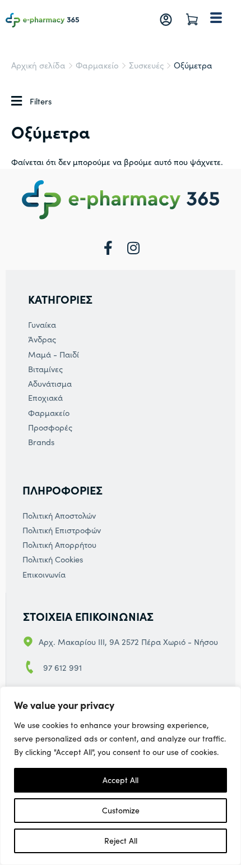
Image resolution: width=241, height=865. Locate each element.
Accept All (120, 780)
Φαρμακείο (97, 65)
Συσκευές (146, 65)
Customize (121, 810)
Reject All (120, 840)
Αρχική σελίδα (38, 65)
